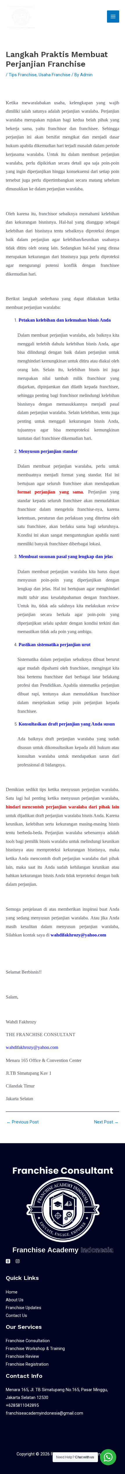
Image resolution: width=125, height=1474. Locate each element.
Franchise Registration (27, 1364)
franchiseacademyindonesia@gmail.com (44, 1413)
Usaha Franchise (54, 74)
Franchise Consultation (28, 1340)
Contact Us (16, 1315)
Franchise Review (22, 1356)
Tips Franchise (23, 74)
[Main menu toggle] (113, 16)
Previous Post (22, 1122)
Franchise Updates (23, 1307)
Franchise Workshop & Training (35, 1348)
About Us (15, 1299)
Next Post (106, 1122)
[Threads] (8, 1261)
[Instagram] (17, 1261)
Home (11, 1292)
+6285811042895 (22, 1405)
